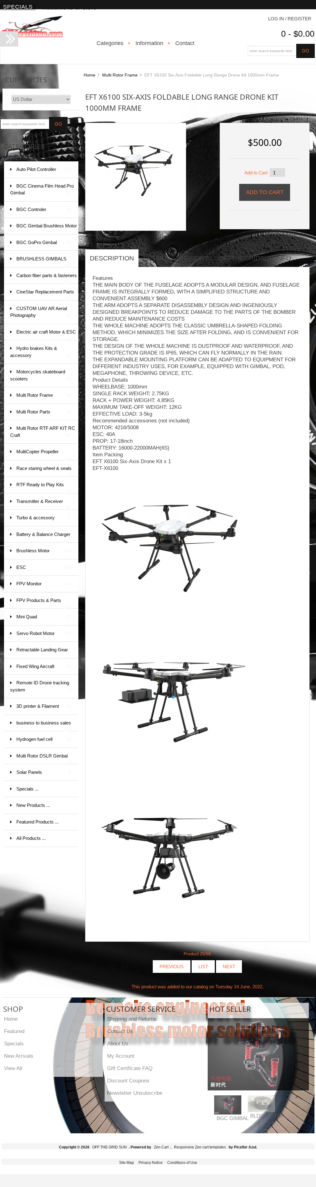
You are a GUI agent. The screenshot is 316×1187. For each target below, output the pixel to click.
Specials (18, 7)
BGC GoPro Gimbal (43, 242)
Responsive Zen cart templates (200, 1147)
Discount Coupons (128, 1080)
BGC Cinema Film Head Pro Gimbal (42, 189)
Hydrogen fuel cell (43, 739)
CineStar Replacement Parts (45, 295)
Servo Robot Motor (43, 633)
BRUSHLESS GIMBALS (43, 262)
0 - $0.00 (297, 34)
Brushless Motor (43, 550)
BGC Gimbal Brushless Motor (46, 228)
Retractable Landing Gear (43, 652)
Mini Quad (43, 616)
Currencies (26, 80)
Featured (14, 1031)
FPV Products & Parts (43, 603)
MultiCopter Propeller (43, 454)
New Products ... (33, 805)
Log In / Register (289, 18)
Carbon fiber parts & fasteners (46, 278)
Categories (110, 43)
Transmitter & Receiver (43, 504)
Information (149, 43)
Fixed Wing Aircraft (43, 666)
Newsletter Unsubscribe (134, 1093)
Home (89, 75)
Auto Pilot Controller (43, 169)
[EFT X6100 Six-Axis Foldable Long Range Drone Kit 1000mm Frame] (133, 170)
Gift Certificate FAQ (129, 1068)
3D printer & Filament (43, 706)
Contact (184, 43)
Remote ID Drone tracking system (40, 686)
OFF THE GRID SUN (109, 1147)
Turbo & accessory (43, 517)
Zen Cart (161, 1147)
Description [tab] (112, 258)
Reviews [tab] (194, 258)
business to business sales (43, 726)
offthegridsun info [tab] (254, 258)
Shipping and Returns (131, 1019)
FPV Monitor (43, 583)
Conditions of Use (182, 1162)
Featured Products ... (37, 821)
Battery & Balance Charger (43, 537)
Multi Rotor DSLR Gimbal (43, 759)
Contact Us (120, 1031)
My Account (120, 1056)
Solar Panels (43, 772)
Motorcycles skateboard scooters (40, 375)
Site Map (126, 1162)
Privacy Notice (151, 1162)
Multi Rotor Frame (120, 75)
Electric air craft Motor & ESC (46, 335)
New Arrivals (18, 1056)
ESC (43, 567)
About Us (117, 1043)
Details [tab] (156, 258)
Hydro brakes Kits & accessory (40, 352)
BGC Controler (43, 209)
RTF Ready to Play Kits (43, 487)
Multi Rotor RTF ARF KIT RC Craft (42, 431)
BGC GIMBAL (233, 1118)
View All (13, 1068)
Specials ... (27, 788)
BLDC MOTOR (267, 1116)
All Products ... (31, 838)
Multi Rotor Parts (43, 411)
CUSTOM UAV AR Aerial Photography (40, 312)
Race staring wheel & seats (44, 471)
